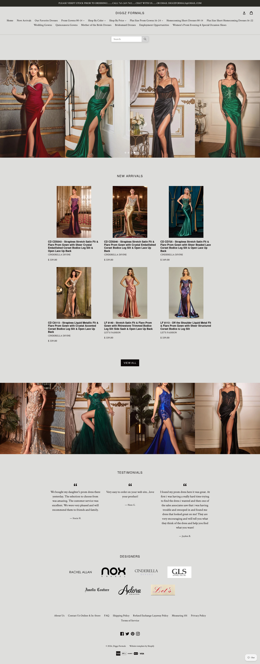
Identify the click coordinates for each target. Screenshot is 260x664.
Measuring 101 (179, 615)
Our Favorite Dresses (46, 20)
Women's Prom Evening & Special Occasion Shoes (199, 25)
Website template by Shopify (141, 646)
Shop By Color (97, 20)
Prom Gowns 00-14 (73, 20)
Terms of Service (130, 620)
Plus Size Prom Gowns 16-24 (147, 20)
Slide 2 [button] (128, 153)
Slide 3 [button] (131, 153)
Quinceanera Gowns (66, 25)
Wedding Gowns (43, 25)
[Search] (145, 39)
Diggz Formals (130, 13)
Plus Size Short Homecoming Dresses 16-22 (230, 20)
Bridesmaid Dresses (125, 25)
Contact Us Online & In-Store (84, 615)
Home (10, 20)
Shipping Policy (121, 615)
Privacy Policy (198, 615)
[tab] (125, 153)
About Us (59, 615)
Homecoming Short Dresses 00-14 (185, 20)
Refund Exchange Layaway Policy (150, 615)
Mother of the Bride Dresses (96, 25)
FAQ (106, 615)
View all (130, 363)
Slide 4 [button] (134, 153)
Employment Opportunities (154, 25)
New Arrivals (24, 20)
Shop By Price (118, 20)
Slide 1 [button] (125, 153)
